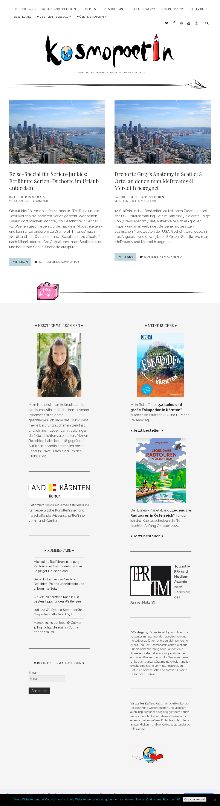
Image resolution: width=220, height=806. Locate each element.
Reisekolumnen (115, 9)
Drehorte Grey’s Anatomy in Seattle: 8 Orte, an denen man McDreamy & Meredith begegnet (158, 180)
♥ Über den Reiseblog (52, 16)
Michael (39, 561)
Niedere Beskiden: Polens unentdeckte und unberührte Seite (59, 583)
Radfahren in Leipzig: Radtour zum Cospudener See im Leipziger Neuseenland (58, 566)
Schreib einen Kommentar (59, 261)
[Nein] (214, 800)
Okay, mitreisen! (194, 799)
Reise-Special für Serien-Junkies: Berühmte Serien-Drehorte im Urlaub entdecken (54, 180)
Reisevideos (199, 9)
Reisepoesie (90, 9)
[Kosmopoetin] (110, 63)
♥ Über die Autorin (90, 16)
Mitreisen (22, 263)
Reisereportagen (24, 9)
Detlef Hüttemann (46, 579)
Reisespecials (21, 16)
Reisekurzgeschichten (59, 9)
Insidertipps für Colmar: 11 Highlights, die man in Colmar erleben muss (58, 627)
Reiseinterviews (172, 9)
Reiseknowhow (144, 9)
